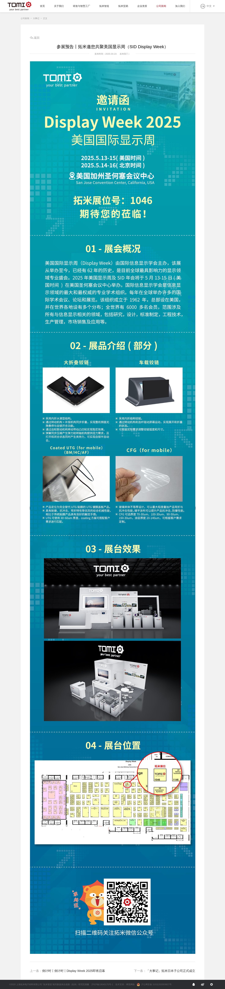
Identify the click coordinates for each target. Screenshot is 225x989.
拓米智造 (104, 6)
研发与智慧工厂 (81, 6)
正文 (45, 18)
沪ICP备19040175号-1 (102, 984)
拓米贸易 (123, 6)
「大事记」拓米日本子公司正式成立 (170, 970)
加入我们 (180, 6)
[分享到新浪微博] (202, 984)
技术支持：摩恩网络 (125, 984)
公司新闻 (161, 6)
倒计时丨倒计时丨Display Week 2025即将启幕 (73, 970)
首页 (42, 6)
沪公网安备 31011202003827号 (156, 984)
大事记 (36, 18)
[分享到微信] (211, 984)
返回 (36, 37)
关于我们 (59, 6)
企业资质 (142, 6)
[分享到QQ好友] (193, 984)
